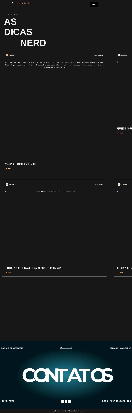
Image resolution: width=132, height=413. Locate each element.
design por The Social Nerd (116, 401)
